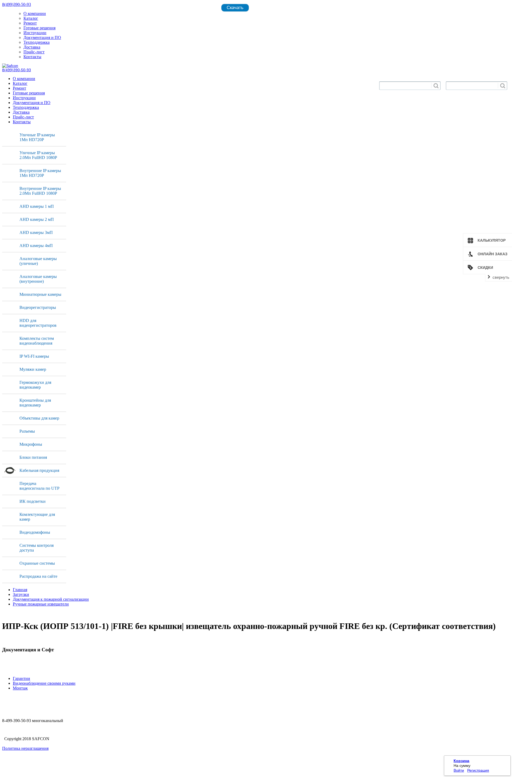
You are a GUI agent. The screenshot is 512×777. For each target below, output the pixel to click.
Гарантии (21, 678)
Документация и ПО (42, 37)
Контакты (32, 56)
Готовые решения (39, 28)
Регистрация (478, 770)
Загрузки (21, 594)
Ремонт (30, 23)
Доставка (31, 47)
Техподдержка (36, 42)
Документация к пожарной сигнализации (51, 599)
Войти (459, 770)
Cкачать (235, 7)
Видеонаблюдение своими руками (44, 683)
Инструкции (34, 32)
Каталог (30, 18)
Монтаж (20, 688)
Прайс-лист (34, 52)
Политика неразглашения (25, 748)
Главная (20, 589)
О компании (34, 13)
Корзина (461, 761)
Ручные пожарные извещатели (41, 604)
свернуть (501, 277)
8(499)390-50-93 (16, 4)
